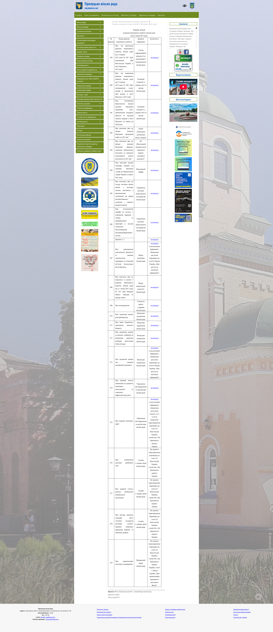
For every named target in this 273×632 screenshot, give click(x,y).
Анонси (183, 23)
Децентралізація (170, 617)
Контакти (161, 15)
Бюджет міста (82, 52)
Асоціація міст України (240, 617)
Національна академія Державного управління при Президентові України (119, 617)
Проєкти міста (82, 113)
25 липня (153, 24)
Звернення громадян (147, 15)
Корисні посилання (84, 139)
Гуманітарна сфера (84, 90)
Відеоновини (183, 74)
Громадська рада (83, 56)
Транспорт (80, 126)
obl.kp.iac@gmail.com (52, 619)
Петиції (79, 130)
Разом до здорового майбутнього (89, 151)
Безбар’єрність (82, 121)
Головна (78, 15)
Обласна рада (169, 612)
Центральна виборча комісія (242, 612)
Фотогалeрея (183, 99)
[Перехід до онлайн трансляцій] (183, 66)
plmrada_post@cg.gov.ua (47, 617)
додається (154, 57)
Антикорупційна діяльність (86, 47)
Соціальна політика (84, 31)
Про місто (80, 36)
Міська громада (82, 27)
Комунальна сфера (84, 86)
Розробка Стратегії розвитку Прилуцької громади (87, 145)
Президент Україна (102, 609)
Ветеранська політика (110, 15)
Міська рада (81, 22)
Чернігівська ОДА (170, 615)
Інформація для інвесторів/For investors (88, 80)
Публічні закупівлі (83, 104)
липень (145, 24)
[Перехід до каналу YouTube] (180, 52)
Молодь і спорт (82, 95)
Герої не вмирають (91, 15)
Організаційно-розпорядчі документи (86, 41)
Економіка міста (83, 65)
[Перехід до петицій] (183, 58)
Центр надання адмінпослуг (87, 70)
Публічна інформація (84, 108)
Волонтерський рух (84, 135)
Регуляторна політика (85, 61)
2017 (138, 24)
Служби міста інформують (86, 117)
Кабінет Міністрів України (104, 615)
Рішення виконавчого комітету (123, 24)
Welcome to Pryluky (128, 15)
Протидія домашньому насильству (89, 99)
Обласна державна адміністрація (175, 609)
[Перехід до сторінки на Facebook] (186, 52)
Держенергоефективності (241, 609)
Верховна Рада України (104, 612)
